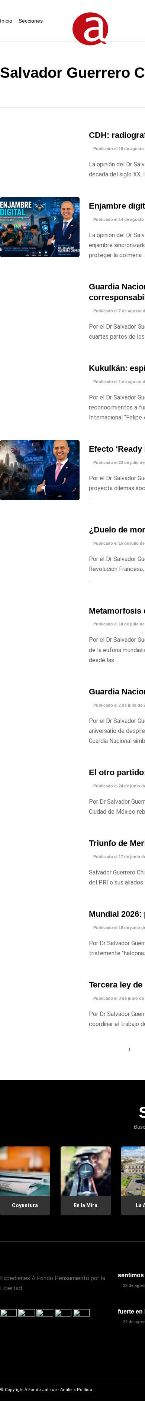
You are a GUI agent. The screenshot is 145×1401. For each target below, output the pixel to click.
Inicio (6, 21)
